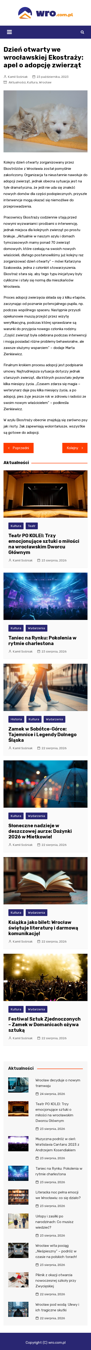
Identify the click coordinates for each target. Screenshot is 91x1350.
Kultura (32, 82)
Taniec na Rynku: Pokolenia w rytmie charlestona (42, 640)
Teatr (31, 526)
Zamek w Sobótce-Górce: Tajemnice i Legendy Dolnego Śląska (42, 734)
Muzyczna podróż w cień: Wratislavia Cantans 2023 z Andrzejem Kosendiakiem (57, 1144)
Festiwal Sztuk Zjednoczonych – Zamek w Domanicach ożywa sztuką (44, 1024)
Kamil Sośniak (18, 77)
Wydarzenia (36, 628)
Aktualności (17, 82)
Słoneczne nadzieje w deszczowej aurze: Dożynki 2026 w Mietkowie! (40, 831)
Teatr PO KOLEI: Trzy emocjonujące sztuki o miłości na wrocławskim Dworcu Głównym (43, 544)
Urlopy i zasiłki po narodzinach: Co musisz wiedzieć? (54, 1222)
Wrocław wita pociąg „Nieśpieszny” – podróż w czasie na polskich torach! (56, 1251)
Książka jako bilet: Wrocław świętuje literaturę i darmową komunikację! (43, 927)
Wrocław (45, 82)
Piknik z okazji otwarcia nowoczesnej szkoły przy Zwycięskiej (55, 1280)
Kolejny (72, 448)
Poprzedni (21, 448)
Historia (16, 719)
